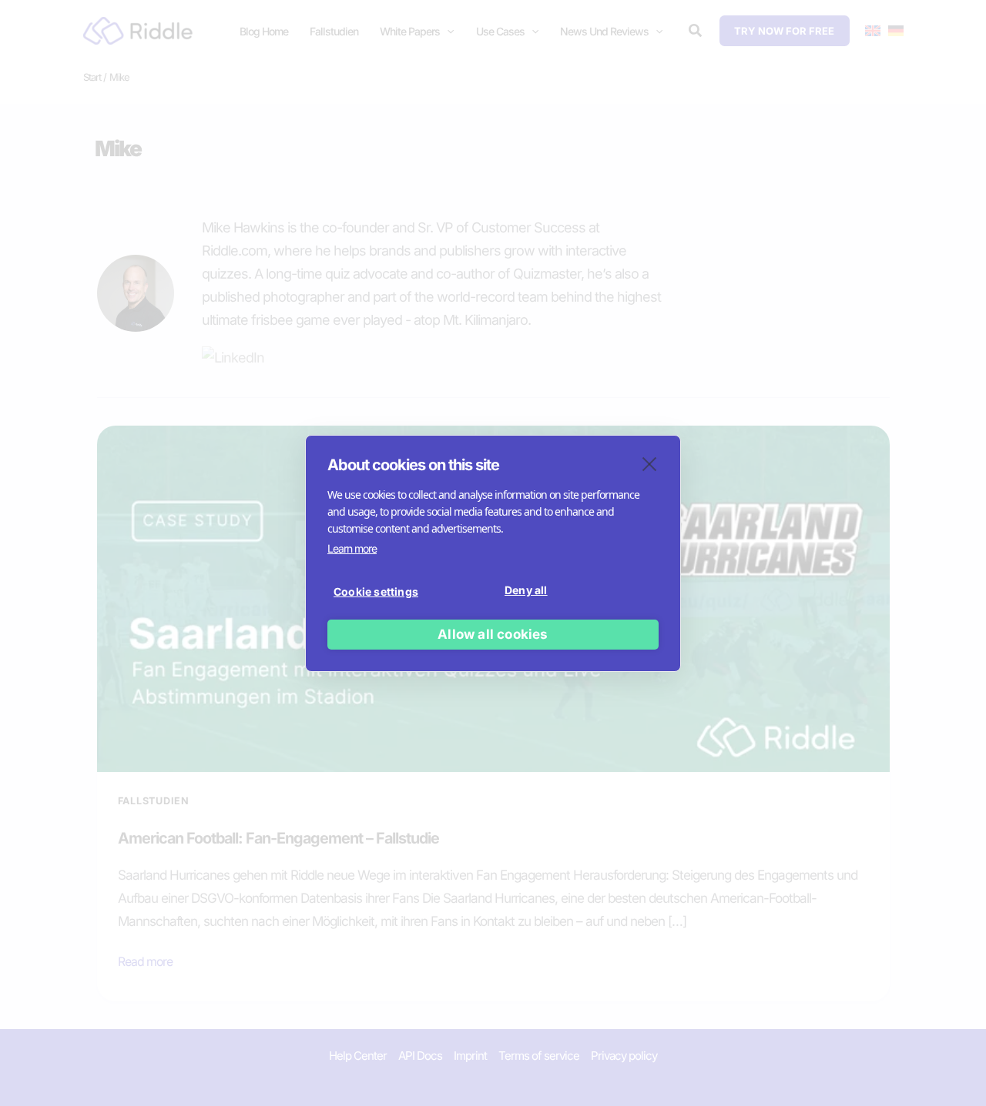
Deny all (526, 589)
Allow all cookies (493, 634)
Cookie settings (376, 591)
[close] (650, 463)
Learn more (352, 548)
